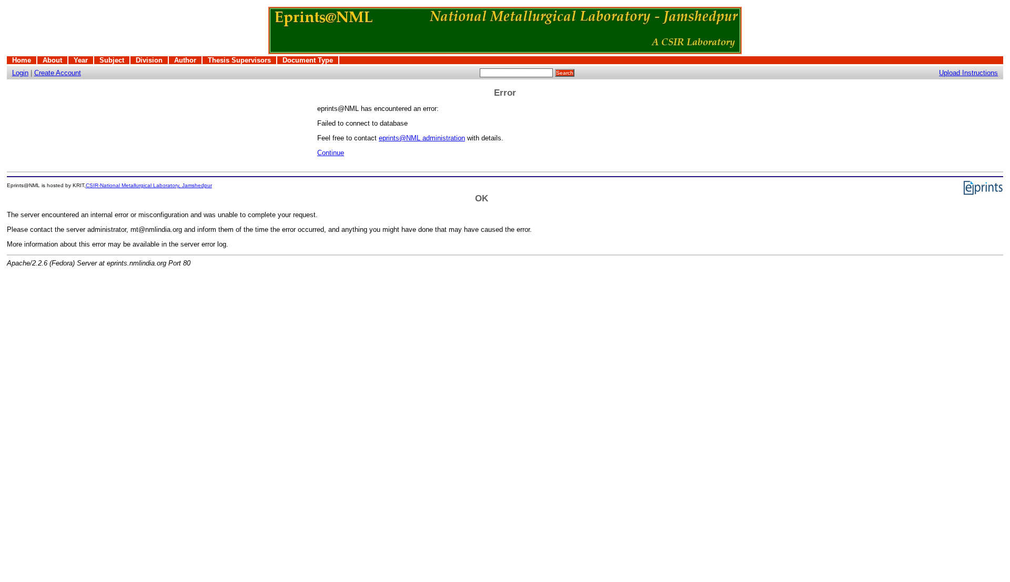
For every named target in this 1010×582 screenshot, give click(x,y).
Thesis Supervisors (239, 60)
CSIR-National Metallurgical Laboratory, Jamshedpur (149, 185)
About (52, 60)
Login (20, 73)
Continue (330, 153)
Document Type (307, 60)
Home (21, 60)
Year (81, 60)
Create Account (57, 73)
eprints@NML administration (422, 138)
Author (185, 60)
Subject (111, 60)
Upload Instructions (968, 73)
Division (149, 60)
